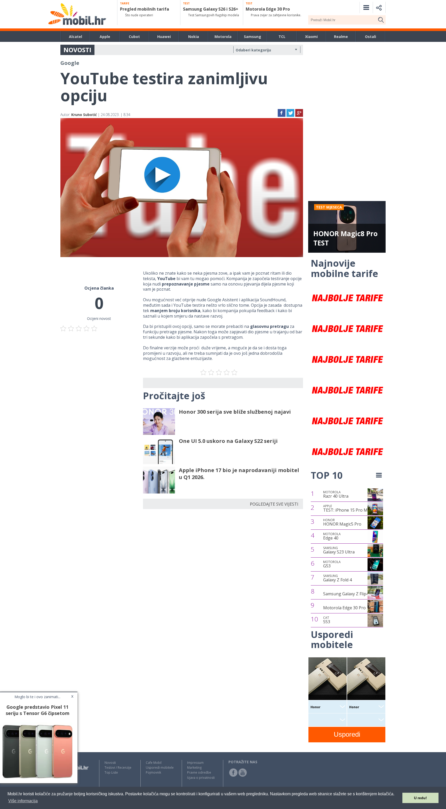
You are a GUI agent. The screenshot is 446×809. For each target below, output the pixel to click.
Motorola (223, 36)
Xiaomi (311, 36)
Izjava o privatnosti (201, 777)
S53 (326, 620)
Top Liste (111, 772)
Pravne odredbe (199, 772)
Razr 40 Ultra (335, 494)
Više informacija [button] (23, 801)
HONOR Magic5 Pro (342, 522)
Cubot (134, 36)
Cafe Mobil (154, 762)
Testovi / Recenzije (118, 767)
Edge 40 (332, 536)
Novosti (110, 762)
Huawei (164, 36)
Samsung (252, 36)
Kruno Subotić (84, 114)
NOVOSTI (77, 49)
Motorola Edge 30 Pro (344, 608)
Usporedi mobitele (160, 767)
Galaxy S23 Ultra (339, 550)
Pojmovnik (153, 772)
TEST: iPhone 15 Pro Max (347, 508)
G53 (332, 564)
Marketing (194, 767)
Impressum (195, 762)
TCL (281, 36)
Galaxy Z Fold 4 (337, 578)
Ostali (370, 36)
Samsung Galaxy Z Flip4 (346, 594)
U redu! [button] (420, 798)
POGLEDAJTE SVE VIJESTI (274, 504)
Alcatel (75, 36)
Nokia (193, 36)
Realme (341, 36)
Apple (105, 36)
